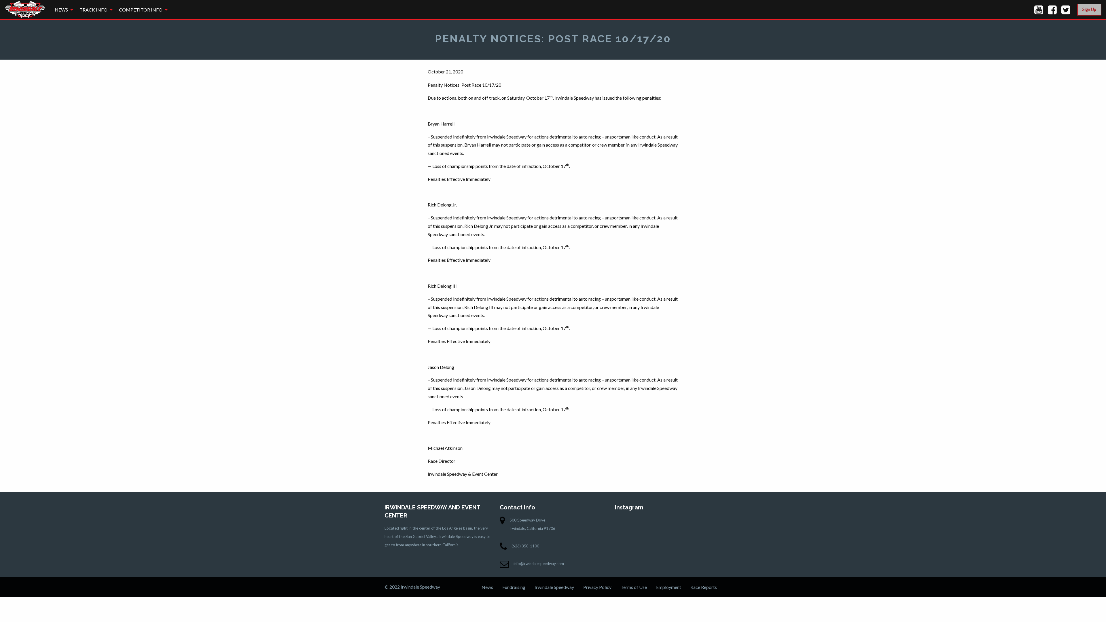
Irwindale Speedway (554, 587)
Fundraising (513, 587)
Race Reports (703, 587)
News (61, 9)
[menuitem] (62, 9)
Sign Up (1089, 9)
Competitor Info (140, 9)
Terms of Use (634, 587)
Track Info (93, 9)
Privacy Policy (597, 587)
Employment (668, 587)
